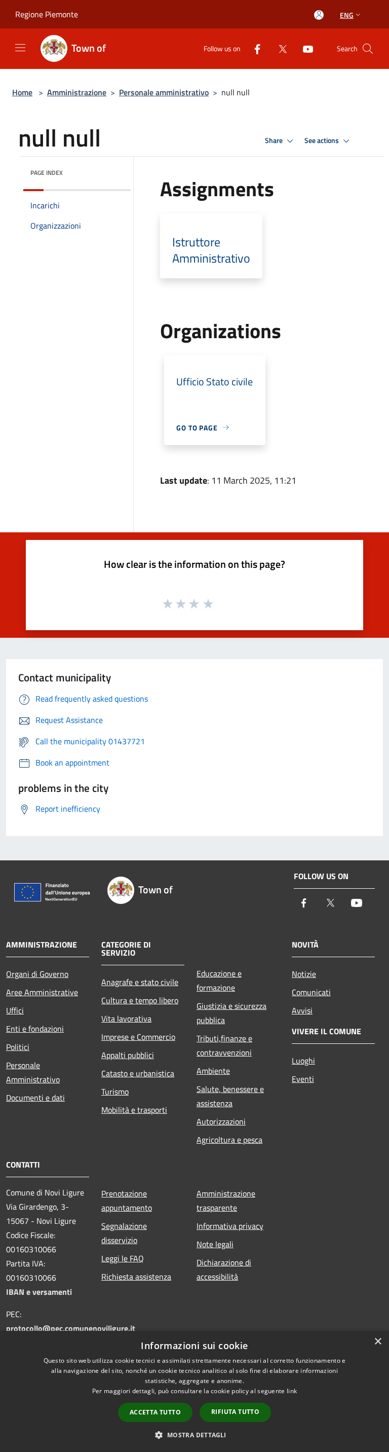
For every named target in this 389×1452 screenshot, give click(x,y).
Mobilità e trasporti (134, 1110)
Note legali (215, 1244)
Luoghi (303, 1061)
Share (274, 140)
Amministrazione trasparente (226, 1200)
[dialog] (194, 1391)
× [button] (377, 1342)
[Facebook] (253, 48)
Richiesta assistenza (136, 1276)
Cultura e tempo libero (139, 1000)
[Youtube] (304, 48)
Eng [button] (347, 15)
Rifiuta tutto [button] (235, 1411)
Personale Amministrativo (33, 1072)
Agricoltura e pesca (229, 1140)
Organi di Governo (37, 974)
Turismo (115, 1091)
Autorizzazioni (221, 1121)
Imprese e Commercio (138, 1037)
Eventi (303, 1079)
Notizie (304, 974)
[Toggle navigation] (20, 48)
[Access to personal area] (319, 15)
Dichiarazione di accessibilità (224, 1269)
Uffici (15, 1010)
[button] (194, 1435)
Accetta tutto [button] (155, 1412)
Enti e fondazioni (35, 1029)
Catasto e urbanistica (137, 1073)
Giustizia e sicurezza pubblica (231, 1013)
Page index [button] (46, 172)
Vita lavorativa (126, 1018)
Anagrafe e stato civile (139, 982)
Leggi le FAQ (122, 1258)
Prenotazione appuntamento (126, 1200)
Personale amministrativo (164, 92)
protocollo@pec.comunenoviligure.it (70, 1328)
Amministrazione (76, 92)
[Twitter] (278, 48)
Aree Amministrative (42, 992)
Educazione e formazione (219, 980)
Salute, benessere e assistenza (230, 1096)
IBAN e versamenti (39, 1292)
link (292, 1391)
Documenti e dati (35, 1098)
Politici (17, 1047)
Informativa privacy (230, 1226)
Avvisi (302, 1010)
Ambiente (213, 1071)
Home (22, 92)
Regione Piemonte (46, 14)
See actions (322, 140)
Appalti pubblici (127, 1055)
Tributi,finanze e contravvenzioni (224, 1045)
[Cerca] (368, 49)
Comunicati (311, 992)
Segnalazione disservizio (124, 1233)
